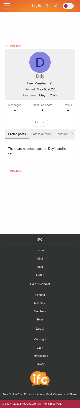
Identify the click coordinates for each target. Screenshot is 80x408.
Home (40, 250)
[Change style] (68, 6)
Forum (40, 274)
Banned (40, 295)
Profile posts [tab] (17, 134)
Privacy (40, 364)
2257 (40, 347)
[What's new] (47, 5)
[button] (6, 6)
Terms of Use (40, 355)
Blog (40, 266)
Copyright (40, 339)
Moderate (40, 303)
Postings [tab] (63, 134)
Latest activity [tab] (41, 134)
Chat (40, 258)
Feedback (40, 311)
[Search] (56, 5)
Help (40, 319)
